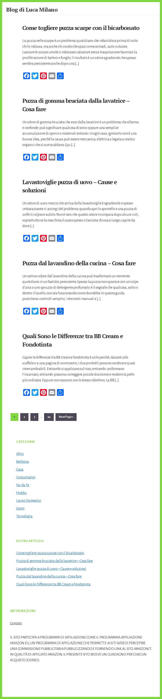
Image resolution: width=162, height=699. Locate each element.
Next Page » (66, 418)
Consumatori (25, 477)
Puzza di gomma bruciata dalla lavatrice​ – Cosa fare (54, 561)
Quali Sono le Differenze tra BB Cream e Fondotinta (53, 584)
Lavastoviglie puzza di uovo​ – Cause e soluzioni (51, 569)
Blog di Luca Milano (32, 9)
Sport (20, 508)
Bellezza (22, 462)
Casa (19, 469)
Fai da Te (22, 485)
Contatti (16, 623)
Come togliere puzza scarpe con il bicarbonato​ (80, 28)
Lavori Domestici (28, 501)
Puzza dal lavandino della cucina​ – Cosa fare (78, 263)
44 (50, 416)
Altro (20, 454)
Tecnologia (24, 516)
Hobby (21, 493)
